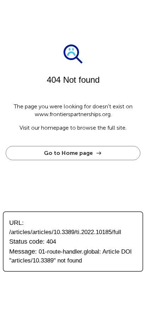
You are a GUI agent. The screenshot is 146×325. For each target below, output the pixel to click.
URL (15, 222)
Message (22, 251)
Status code (26, 241)
